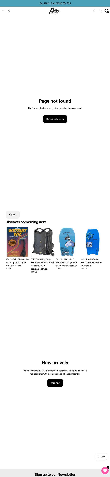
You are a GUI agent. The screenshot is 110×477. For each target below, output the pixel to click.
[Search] (9, 11)
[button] (106, 11)
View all (12, 214)
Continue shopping (55, 119)
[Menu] (3, 11)
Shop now (55, 383)
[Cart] (100, 11)
